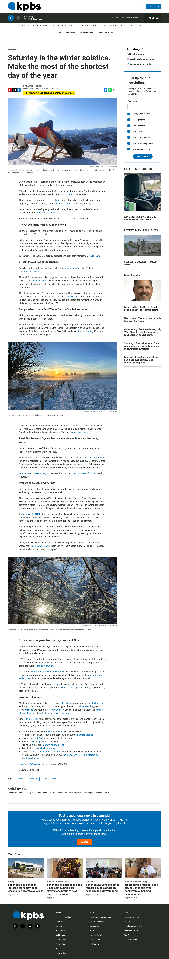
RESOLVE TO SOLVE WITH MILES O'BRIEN (140, 263)
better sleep (66, 703)
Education (89, 882)
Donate (84, 841)
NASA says (66, 194)
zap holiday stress (46, 748)
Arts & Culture (64, 26)
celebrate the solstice (29, 271)
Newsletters (60, 922)
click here (95, 256)
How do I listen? (96, 935)
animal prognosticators (67, 203)
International (87, 32)
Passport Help (95, 940)
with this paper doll (84, 734)
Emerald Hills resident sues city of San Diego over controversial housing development (141, 360)
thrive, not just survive (39, 741)
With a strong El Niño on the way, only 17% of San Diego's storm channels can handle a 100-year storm (142, 332)
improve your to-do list (53, 745)
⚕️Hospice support (136, 54)
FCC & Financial (62, 931)
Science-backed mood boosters (44, 751)
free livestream (70, 296)
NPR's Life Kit (31, 719)
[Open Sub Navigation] (29, 26)
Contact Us (94, 926)
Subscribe (142, 156)
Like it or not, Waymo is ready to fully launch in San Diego (142, 319)
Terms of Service (62, 953)
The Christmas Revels (94, 457)
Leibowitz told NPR (31, 514)
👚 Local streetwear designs (140, 59)
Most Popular (132, 275)
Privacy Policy (61, 944)
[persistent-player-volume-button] (18, 18)
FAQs (92, 931)
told (40, 546)
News (24, 26)
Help (142, 26)
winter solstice (38, 280)
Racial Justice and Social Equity (58, 882)
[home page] (24, 6)
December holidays (45, 212)
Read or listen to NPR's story (32, 473)
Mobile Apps (60, 935)
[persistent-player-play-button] (11, 18)
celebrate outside (53, 731)
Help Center (94, 944)
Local (58, 32)
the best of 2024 (45, 666)
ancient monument (73, 268)
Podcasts (98, 26)
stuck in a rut (97, 703)
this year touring (85, 331)
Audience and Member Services (102, 917)
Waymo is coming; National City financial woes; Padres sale (140, 218)
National (70, 32)
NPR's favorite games (71, 687)
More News (15, 854)
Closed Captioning (97, 922)
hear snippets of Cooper (84, 473)
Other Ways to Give (131, 931)
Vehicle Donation (130, 940)
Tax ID (126, 935)
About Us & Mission (63, 917)
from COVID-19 (56, 709)
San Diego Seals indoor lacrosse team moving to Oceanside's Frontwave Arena (25, 888)
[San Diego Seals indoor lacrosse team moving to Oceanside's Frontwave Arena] (26, 868)
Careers (59, 926)
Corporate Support (131, 917)
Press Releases (61, 940)
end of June (55, 200)
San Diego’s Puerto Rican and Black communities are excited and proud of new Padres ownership (141, 346)
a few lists (55, 684)
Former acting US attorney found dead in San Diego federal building (141, 308)
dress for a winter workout (57, 713)
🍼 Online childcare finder (139, 64)
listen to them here (79, 432)
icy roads (28, 709)
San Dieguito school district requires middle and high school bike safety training (102, 888)
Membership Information (134, 926)
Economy (11, 882)
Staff (58, 948)
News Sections (106, 32)
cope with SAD (36, 738)
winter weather (86, 706)
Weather (33, 779)
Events (131, 26)
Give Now (154, 6)
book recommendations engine (47, 671)
